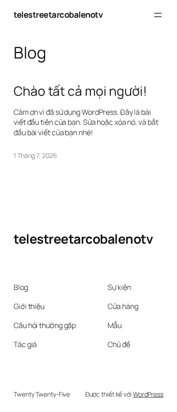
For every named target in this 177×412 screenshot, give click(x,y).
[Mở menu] (157, 15)
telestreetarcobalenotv (58, 14)
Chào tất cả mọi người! (80, 91)
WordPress (148, 394)
